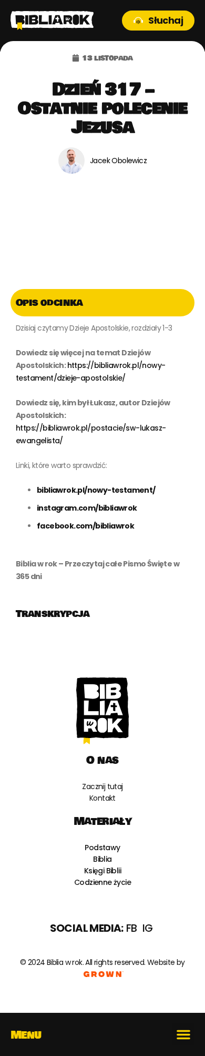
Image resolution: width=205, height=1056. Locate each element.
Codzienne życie (102, 882)
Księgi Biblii (102, 870)
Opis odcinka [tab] (49, 302)
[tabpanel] (102, 458)
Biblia (102, 859)
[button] (183, 1034)
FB (131, 928)
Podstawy (102, 847)
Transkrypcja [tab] (53, 613)
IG (147, 928)
